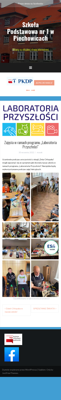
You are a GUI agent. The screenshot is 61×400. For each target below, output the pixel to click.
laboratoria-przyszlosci (39, 298)
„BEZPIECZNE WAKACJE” (44, 82)
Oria (48, 369)
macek (39, 152)
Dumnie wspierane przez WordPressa (19, 369)
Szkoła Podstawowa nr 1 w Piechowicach (30, 31)
